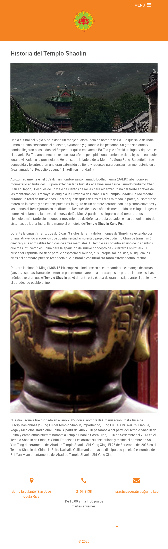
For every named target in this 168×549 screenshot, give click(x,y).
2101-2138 (84, 491)
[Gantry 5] (84, 20)
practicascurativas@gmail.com (138, 491)
